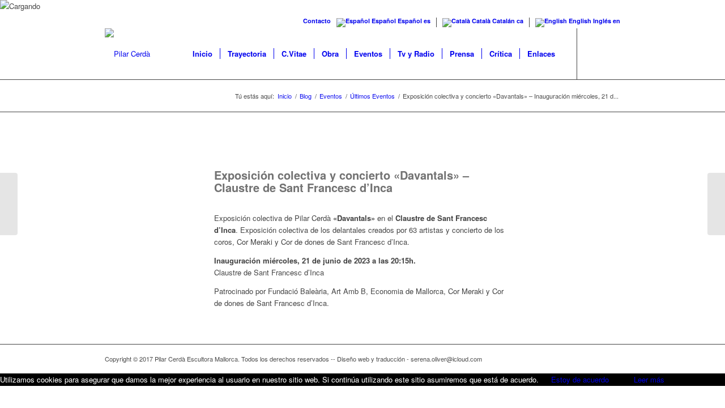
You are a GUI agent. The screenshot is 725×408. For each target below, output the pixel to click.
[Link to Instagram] (611, 53)
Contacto (317, 20)
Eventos (330, 96)
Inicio (285, 96)
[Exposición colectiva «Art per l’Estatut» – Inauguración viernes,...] (716, 204)
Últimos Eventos (372, 96)
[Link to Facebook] (594, 53)
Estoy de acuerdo (580, 379)
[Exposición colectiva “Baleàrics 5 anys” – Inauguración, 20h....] (9, 204)
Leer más (649, 379)
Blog (306, 96)
